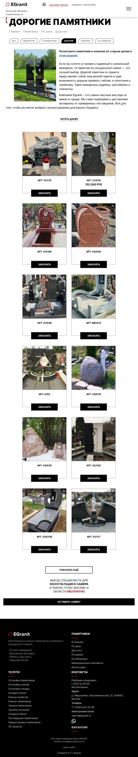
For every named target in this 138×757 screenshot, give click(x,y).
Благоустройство (18, 697)
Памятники (30, 31)
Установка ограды (19, 688)
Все (14, 41)
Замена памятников (19, 705)
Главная (14, 31)
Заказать (44, 193)
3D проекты (15, 726)
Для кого (77, 650)
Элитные (85, 41)
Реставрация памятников (23, 718)
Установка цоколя (18, 684)
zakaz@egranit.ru (81, 715)
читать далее (69, 119)
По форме (77, 654)
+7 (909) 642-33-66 (83, 707)
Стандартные (49, 41)
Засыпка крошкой (18, 709)
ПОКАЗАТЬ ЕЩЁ (69, 569)
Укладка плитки (17, 713)
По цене (46, 31)
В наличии (77, 641)
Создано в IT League (69, 752)
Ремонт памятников (19, 701)
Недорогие (29, 41)
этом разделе (68, 55)
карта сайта (69, 747)
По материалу (80, 658)
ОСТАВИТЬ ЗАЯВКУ (69, 601)
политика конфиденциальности (69, 741)
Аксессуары (79, 667)
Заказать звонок (58, 5)
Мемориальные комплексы (87, 663)
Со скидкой (104, 41)
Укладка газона (17, 692)
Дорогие (68, 41)
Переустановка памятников (24, 722)
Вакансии (80, 727)
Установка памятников (21, 680)
